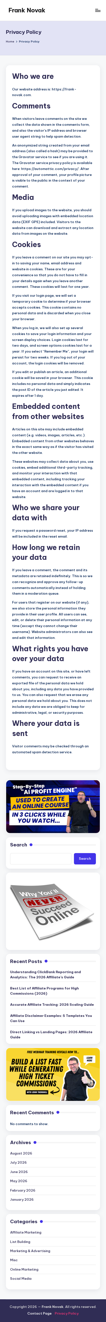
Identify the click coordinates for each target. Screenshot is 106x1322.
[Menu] (97, 10)
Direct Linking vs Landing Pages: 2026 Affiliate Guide (51, 1034)
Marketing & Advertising (30, 1251)
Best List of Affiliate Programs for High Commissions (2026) (44, 990)
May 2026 (18, 1181)
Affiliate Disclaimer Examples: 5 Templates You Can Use (51, 1018)
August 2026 (21, 1153)
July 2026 (18, 1162)
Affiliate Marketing (25, 1232)
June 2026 (19, 1172)
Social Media (21, 1278)
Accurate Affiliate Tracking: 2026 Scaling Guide (52, 1004)
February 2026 (22, 1190)
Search (18, 845)
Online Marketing (24, 1269)
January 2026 (22, 1199)
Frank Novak (26, 10)
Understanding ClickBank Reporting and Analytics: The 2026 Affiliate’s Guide (45, 974)
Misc (14, 1260)
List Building (20, 1241)
